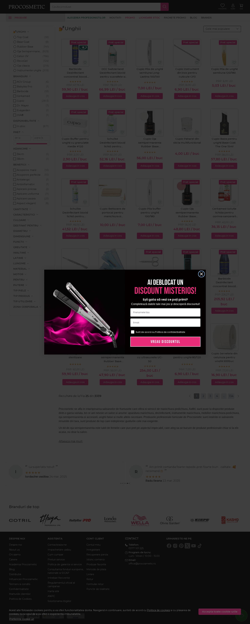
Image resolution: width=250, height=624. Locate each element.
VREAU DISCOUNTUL (165, 341)
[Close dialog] (201, 274)
